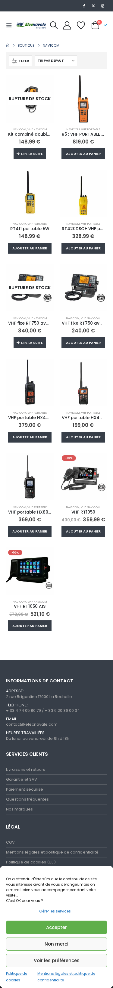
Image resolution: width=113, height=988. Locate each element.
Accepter (56, 927)
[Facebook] (84, 6)
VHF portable (90, 129)
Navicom (19, 129)
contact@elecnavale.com (32, 724)
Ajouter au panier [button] (83, 153)
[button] (11, 25)
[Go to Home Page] (7, 45)
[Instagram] (103, 6)
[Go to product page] (83, 99)
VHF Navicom (37, 129)
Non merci (56, 944)
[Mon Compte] (67, 25)
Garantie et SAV (21, 779)
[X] (93, 6)
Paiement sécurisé (24, 789)
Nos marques (19, 809)
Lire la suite (32, 153)
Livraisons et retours (25, 769)
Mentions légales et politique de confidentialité (52, 852)
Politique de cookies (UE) (31, 862)
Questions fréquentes (27, 799)
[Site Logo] (31, 25)
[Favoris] (81, 25)
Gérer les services (55, 911)
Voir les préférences (57, 960)
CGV (10, 842)
